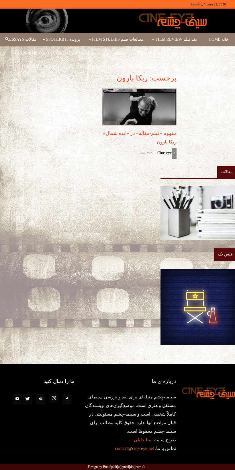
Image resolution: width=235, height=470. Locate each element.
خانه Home (219, 39)
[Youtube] (17, 399)
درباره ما (221, 80)
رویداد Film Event (208, 67)
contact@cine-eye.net (134, 448)
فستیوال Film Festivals (160, 53)
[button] (7, 39)
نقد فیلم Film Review (176, 39)
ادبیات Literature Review (43, 67)
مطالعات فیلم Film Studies (118, 39)
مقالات (227, 172)
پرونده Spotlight (63, 39)
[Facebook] (67, 399)
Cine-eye (164, 153)
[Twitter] (27, 399)
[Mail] (40, 399)
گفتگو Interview (212, 53)
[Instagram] (53, 398)
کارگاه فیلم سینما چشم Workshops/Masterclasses (129, 67)
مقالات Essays (23, 39)
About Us (195, 80)
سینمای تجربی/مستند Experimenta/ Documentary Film (71, 53)
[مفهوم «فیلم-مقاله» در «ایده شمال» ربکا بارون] (139, 107)
